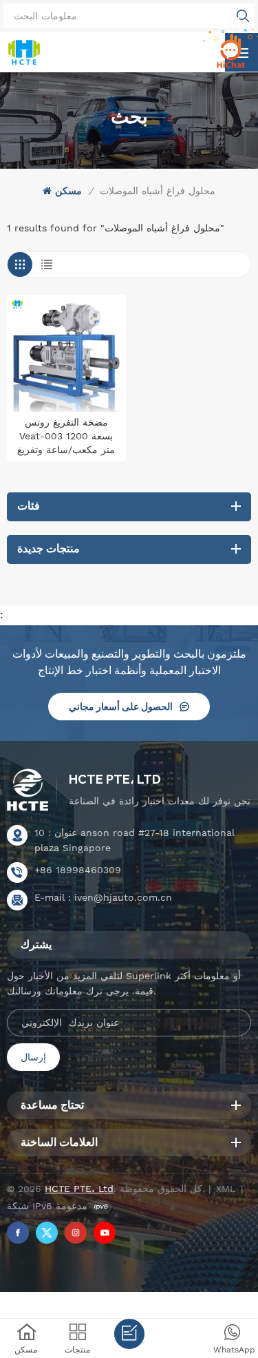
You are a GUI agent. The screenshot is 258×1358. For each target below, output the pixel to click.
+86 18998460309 (77, 869)
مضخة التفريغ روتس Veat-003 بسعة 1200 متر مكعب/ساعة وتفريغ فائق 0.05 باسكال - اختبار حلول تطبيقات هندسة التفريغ (66, 437)
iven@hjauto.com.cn (123, 897)
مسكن (68, 190)
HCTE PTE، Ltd (115, 779)
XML (225, 1188)
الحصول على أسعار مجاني (121, 706)
